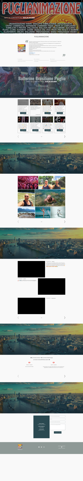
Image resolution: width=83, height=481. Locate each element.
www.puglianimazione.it (32, 52)
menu (2, 1)
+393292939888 (36, 61)
